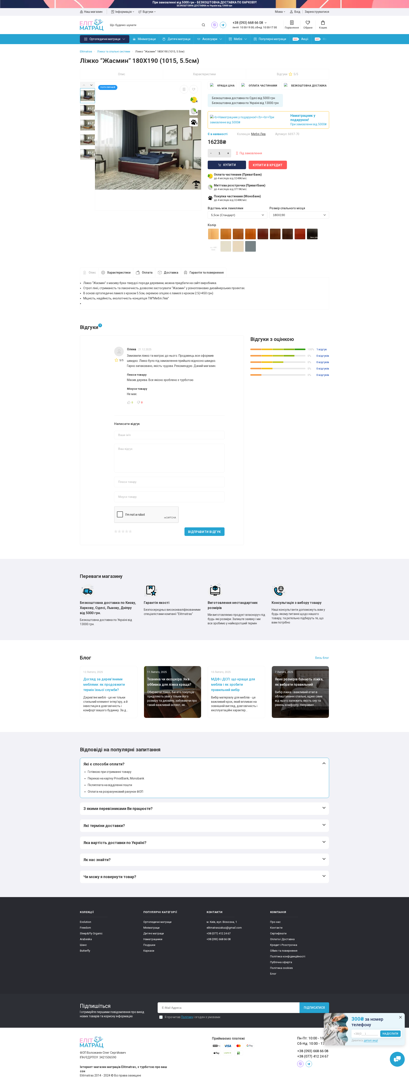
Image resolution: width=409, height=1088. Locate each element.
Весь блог (322, 657)
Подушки (149, 945)
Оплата (147, 272)
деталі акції (371, 1040)
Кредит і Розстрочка (283, 945)
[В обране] (193, 89)
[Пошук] (203, 25)
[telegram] (223, 25)
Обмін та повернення (283, 950)
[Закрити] (400, 1017)
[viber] (214, 25)
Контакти (276, 927)
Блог (273, 973)
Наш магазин (93, 11)
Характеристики (204, 74)
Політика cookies (281, 968)
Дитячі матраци (179, 39)
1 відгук (321, 349)
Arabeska (86, 939)
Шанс (83, 945)
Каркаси (148, 950)
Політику (187, 1017)
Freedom (85, 927)
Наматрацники (152, 939)
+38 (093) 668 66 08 (218, 939)
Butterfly (85, 950)
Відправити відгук (204, 532)
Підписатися (314, 1007)
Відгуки (148, 11)
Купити (229, 165)
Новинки (329, 39)
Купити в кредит (268, 165)
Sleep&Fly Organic (91, 933)
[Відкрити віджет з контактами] (397, 1059)
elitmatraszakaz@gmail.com (224, 927)
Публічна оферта (281, 962)
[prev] (84, 85)
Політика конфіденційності (287, 956)
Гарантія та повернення (207, 272)
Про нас (275, 922)
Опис (121, 74)
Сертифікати (278, 933)
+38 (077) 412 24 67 (218, 933)
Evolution (85, 922)
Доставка (171, 272)
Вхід (297, 11)
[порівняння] (184, 89)
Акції (304, 39)
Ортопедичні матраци (104, 39)
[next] (91, 85)
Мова (279, 11)
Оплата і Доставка (282, 939)
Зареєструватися (317, 11)
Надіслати (390, 1033)
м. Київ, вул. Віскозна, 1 (222, 922)
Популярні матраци (272, 39)
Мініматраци (147, 39)
